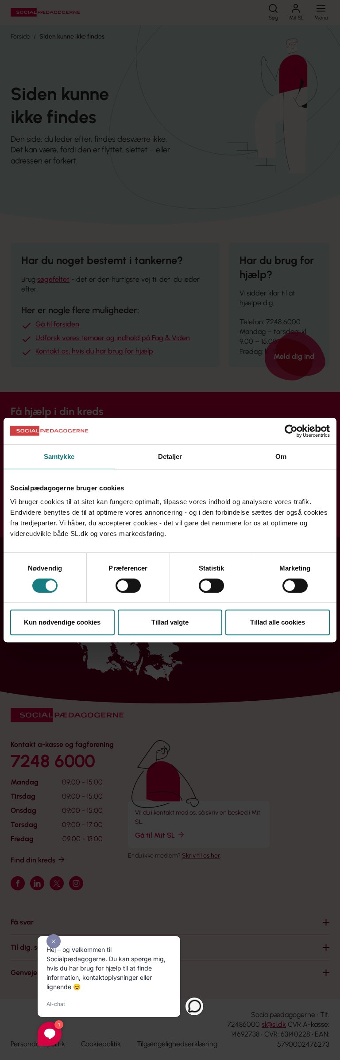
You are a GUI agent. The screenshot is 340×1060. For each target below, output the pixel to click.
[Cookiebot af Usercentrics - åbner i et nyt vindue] (291, 431)
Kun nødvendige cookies (62, 622)
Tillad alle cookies (277, 622)
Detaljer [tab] (170, 456)
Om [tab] (280, 456)
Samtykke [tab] (59, 456)
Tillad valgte (170, 622)
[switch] (128, 586)
